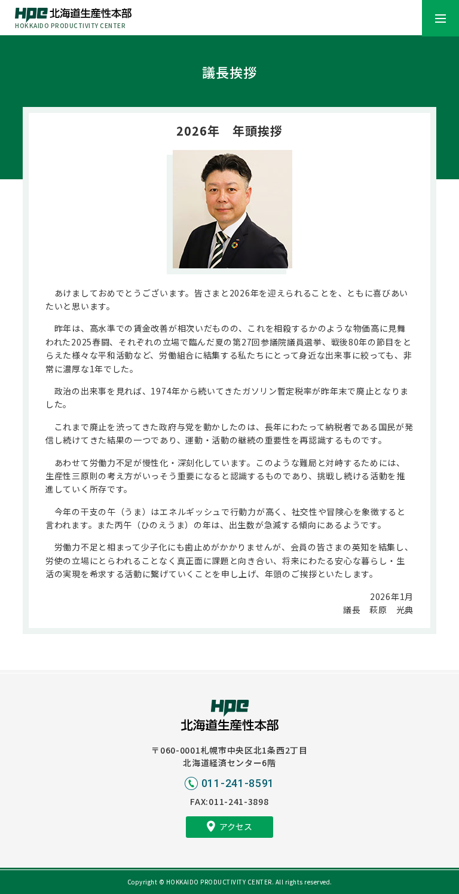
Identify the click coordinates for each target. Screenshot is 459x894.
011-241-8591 (237, 783)
